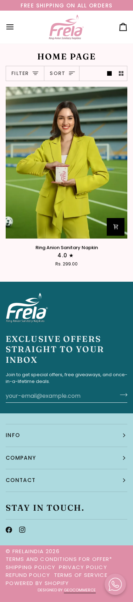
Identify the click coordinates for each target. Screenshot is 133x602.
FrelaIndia (28, 551)
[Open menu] (16, 27)
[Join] (121, 395)
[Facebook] (9, 530)
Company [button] (21, 457)
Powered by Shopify (37, 583)
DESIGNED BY (67, 590)
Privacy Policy (83, 567)
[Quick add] (115, 227)
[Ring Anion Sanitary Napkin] (66, 163)
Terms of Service (81, 575)
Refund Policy (28, 575)
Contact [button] (20, 480)
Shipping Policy (30, 567)
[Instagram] (22, 530)
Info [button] (13, 435)
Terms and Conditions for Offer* (59, 559)
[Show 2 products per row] (121, 73)
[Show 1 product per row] (109, 73)
